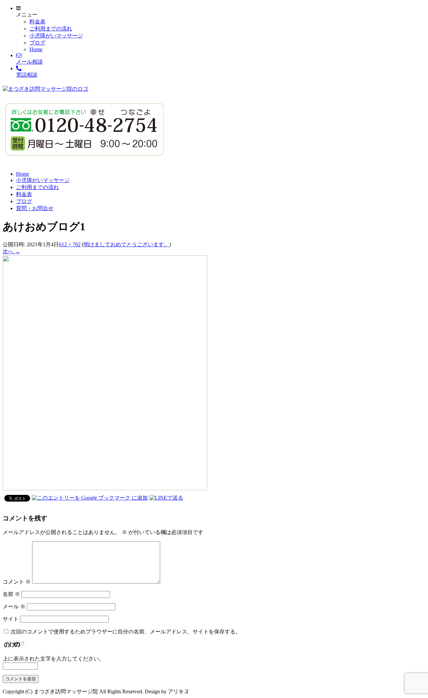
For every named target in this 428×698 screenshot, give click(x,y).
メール (14, 606)
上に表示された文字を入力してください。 (53, 659)
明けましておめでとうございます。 (126, 244)
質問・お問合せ (35, 208)
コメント (17, 582)
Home (35, 49)
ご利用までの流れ (50, 28)
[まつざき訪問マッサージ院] (45, 89)
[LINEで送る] (166, 498)
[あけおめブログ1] (105, 488)
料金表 (37, 21)
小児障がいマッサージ (56, 35)
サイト (11, 619)
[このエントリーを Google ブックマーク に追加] (90, 498)
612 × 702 (70, 244)
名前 (11, 594)
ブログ (37, 43)
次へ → (11, 251)
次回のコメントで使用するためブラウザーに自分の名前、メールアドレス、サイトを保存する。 (126, 631)
